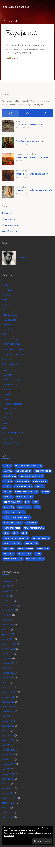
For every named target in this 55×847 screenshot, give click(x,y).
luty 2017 (6, 783)
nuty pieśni (9, 507)
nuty (35, 502)
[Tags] (44, 113)
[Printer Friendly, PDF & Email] (14, 58)
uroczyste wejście (12, 543)
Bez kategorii (8, 290)
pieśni (35, 138)
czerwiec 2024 (9, 581)
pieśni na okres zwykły (14, 512)
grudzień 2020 (8, 706)
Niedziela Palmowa (12, 502)
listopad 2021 (8, 687)
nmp (27, 502)
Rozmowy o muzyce (13, 354)
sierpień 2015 (8, 812)
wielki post (9, 554)
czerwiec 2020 (9, 711)
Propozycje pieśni (22, 154)
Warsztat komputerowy (13, 432)
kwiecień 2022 (8, 673)
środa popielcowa (35, 559)
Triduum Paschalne (13, 403)
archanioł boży (23, 471)
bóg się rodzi (10, 476)
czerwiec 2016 (9, 803)
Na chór (19, 171)
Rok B (18, 121)
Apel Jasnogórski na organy (29, 141)
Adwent (8, 370)
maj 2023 (6, 620)
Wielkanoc (35, 154)
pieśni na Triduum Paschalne (17, 517)
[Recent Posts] (10, 113)
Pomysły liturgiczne (11, 339)
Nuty (30, 138)
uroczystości (31, 543)
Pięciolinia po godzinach (17, 7)
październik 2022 (10, 644)
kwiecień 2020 (8, 721)
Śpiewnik (8, 329)
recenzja (6, 423)
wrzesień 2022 (9, 649)
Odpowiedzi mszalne (13, 349)
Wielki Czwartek (25, 548)
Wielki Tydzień (24, 554)
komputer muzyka (23, 486)
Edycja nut (9, 438)
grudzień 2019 (8, 740)
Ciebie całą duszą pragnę (31, 476)
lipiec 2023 (7, 615)
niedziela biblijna (24, 497)
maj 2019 (6, 745)
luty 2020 (6, 730)
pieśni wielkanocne (13, 523)
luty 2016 (6, 807)
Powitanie (7, 359)
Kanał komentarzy (10, 225)
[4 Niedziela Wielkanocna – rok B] (8, 159)
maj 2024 (6, 586)
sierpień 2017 (8, 759)
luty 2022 (6, 682)
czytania (8, 481)
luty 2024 (6, 596)
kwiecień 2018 (8, 750)
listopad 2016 (8, 793)
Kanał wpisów (8, 219)
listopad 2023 (8, 600)
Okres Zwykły (10, 384)
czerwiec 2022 (9, 663)
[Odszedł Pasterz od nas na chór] (8, 175)
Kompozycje (10, 319)
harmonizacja (22, 481)
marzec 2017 (8, 779)
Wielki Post (9, 418)
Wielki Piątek (43, 548)
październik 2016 (10, 798)
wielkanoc (9, 548)
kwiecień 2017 (8, 774)
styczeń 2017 (8, 788)
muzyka (45, 491)
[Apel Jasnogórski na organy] (8, 142)
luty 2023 (6, 629)
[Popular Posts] (27, 113)
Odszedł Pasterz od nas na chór (32, 174)
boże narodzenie (43, 471)
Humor (5, 299)
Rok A (7, 389)
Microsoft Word (12, 443)
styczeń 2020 (8, 735)
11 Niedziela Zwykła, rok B (29, 124)
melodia (40, 486)
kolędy (7, 486)
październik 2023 (10, 605)
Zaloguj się (7, 213)
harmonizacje (40, 481)
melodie (7, 491)
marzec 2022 (8, 677)
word (38, 554)
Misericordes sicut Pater (26, 491)
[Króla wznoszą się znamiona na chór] (8, 192)
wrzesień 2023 (9, 610)
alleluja (8, 471)
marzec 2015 (8, 817)
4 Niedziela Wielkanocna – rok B (32, 157)
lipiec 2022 (7, 658)
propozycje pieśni (12, 528)
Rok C (7, 399)
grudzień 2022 (8, 634)
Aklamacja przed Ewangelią (28, 466)
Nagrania (6, 304)
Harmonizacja (21, 138)
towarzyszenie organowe (16, 538)
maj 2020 (6, 716)
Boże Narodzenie (12, 379)
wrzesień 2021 (9, 697)
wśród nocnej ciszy (13, 559)
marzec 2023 (8, 624)
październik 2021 (10, 692)
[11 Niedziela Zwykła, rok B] (8, 126)
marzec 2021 (8, 701)
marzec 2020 (8, 726)
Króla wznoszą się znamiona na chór (34, 190)
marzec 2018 (8, 754)
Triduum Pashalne (40, 538)
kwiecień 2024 (8, 591)
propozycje (31, 523)
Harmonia (6, 294)
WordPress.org (9, 231)
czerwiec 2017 (9, 764)
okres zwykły (24, 507)
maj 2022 (6, 668)
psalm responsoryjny (34, 528)
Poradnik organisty (11, 344)
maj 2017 (6, 769)
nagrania (8, 497)
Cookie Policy (9, 835)
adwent (7, 466)
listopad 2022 (8, 639)
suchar (5, 427)
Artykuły (6, 285)
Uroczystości (10, 408)
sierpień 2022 (8, 653)
